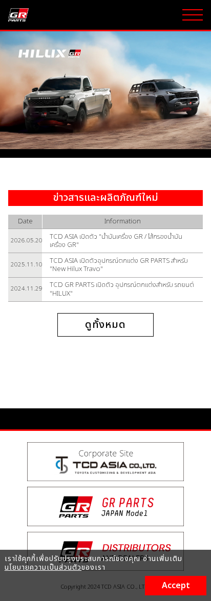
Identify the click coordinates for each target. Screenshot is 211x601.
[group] (105, 90)
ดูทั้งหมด (105, 325)
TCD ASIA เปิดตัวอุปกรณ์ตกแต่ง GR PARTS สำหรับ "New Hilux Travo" (119, 265)
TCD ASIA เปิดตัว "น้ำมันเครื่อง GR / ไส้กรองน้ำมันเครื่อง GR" (116, 241)
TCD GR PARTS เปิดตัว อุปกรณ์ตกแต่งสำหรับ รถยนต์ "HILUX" (122, 289)
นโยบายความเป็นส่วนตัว (43, 567)
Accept (176, 585)
